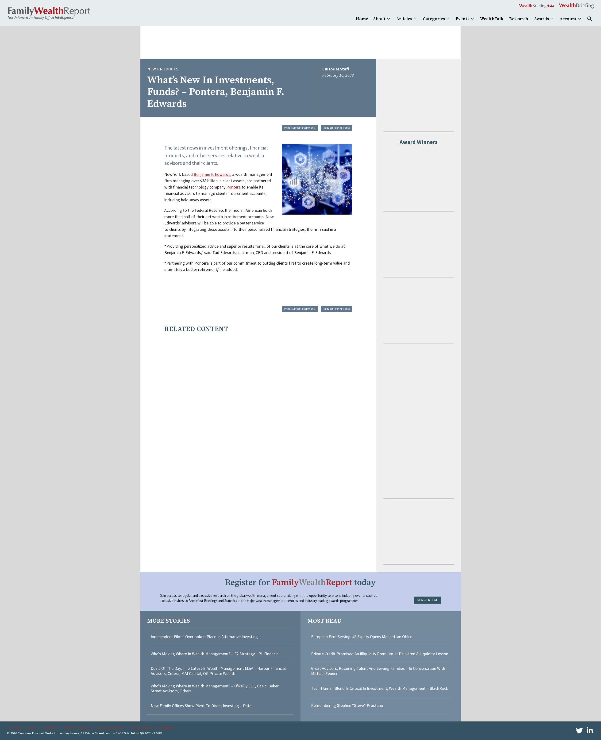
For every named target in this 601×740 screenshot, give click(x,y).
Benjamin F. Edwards (212, 174)
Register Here (427, 600)
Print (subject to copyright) (300, 127)
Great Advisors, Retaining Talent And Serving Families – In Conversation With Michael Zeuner (378, 671)
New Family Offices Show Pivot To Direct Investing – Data (201, 705)
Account (569, 19)
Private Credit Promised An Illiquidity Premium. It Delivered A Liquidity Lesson (379, 653)
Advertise (51, 727)
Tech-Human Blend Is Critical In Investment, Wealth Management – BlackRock (379, 688)
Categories (434, 19)
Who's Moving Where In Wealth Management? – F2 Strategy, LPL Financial (215, 653)
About (380, 19)
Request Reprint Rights (337, 127)
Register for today (300, 582)
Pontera (233, 187)
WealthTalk (491, 19)
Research (518, 19)
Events (463, 19)
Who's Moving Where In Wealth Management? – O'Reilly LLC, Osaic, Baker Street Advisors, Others (215, 688)
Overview (14, 727)
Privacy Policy (140, 727)
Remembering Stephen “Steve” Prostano (347, 705)
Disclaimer (164, 727)
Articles (404, 19)
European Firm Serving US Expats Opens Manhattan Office (361, 636)
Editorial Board (76, 727)
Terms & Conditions (109, 727)
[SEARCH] (589, 19)
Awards (542, 19)
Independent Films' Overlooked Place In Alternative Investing (204, 636)
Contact (32, 727)
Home (362, 19)
